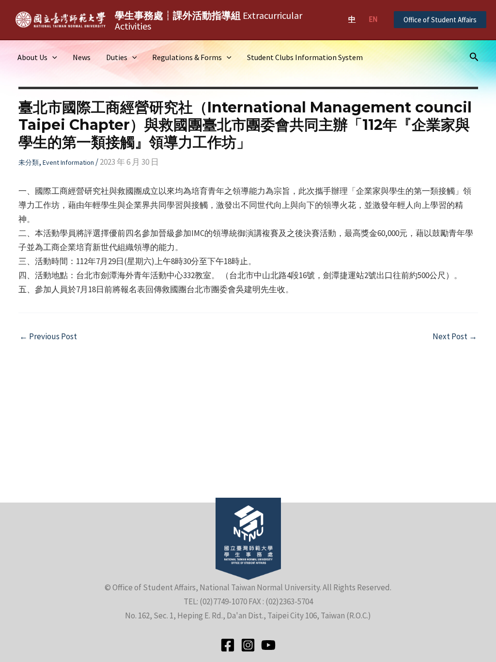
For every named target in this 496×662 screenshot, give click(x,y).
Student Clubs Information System (305, 57)
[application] (52, 57)
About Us (32, 57)
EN (373, 19)
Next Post (455, 336)
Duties (116, 57)
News (82, 57)
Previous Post (48, 336)
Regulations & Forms (187, 57)
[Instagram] (248, 645)
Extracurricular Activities (208, 20)
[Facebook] (227, 645)
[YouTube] (268, 645)
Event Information (68, 162)
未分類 (28, 162)
